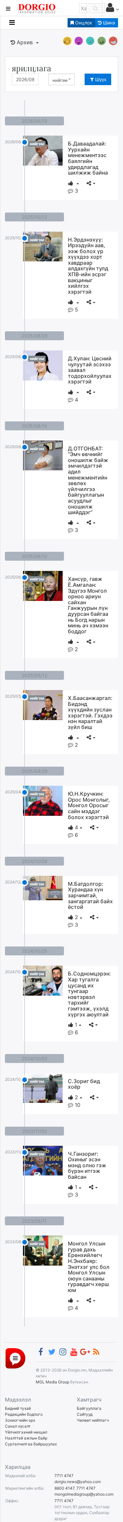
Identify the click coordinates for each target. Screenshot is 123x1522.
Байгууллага (89, 1408)
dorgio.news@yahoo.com (77, 1481)
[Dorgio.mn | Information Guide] (15, 1357)
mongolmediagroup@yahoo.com (83, 1494)
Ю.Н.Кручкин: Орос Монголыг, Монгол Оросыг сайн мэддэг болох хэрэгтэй (89, 805)
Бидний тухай (18, 1408)
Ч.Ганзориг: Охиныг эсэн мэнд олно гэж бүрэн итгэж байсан (87, 1165)
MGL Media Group (52, 1381)
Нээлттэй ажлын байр (26, 1438)
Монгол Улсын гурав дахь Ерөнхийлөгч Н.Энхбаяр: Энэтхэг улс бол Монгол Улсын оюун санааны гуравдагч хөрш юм (89, 1266)
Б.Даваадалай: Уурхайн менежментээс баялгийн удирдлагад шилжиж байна (88, 158)
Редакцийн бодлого (24, 1414)
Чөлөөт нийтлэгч (93, 1420)
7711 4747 (63, 1475)
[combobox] (61, 79)
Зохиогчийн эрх (20, 1420)
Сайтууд (84, 1414)
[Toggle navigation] (12, 22)
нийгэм (37, 143)
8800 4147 (64, 1488)
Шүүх (100, 79)
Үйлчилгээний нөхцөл (26, 1432)
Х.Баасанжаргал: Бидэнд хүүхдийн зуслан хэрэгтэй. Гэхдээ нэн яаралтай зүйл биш (90, 712)
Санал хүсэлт (18, 1426)
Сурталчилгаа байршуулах (31, 1443)
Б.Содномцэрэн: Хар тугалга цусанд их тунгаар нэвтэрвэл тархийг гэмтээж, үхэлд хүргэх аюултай (89, 993)
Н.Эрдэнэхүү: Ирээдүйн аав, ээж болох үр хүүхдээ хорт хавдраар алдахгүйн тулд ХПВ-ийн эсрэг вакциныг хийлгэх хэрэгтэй (88, 265)
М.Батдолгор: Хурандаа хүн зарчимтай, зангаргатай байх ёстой (90, 895)
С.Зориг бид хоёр (84, 1084)
